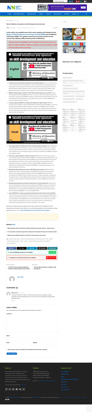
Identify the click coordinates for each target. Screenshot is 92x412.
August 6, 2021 (20, 28)
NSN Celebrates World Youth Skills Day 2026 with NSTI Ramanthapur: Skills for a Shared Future (30, 228)
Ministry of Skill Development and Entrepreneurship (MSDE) (25, 34)
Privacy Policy (84, 397)
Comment (9, 314)
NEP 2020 (80, 99)
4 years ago (21, 292)
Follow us (74, 120)
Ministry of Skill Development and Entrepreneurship (32, 239)
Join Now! (53, 252)
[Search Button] (86, 14)
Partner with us (65, 390)
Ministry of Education (14, 239)
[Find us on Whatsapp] (81, 1)
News (41, 14)
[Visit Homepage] (14, 7)
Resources (57, 14)
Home (9, 14)
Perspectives (31, 14)
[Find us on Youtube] (79, 1)
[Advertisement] (32, 217)
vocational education (68, 96)
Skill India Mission (11, 243)
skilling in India (67, 77)
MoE (47, 239)
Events (66, 14)
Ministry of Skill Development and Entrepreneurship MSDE (73, 92)
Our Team (64, 384)
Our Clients (64, 387)
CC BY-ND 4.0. (36, 397)
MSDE (51, 239)
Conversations (19, 14)
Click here (23, 385)
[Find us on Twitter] (74, 1)
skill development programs (69, 102)
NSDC (21, 241)
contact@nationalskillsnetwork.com (46, 381)
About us (75, 14)
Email (8, 342)
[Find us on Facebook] (72, 1)
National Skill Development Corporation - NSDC (73, 81)
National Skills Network (15, 397)
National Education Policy (13, 241)
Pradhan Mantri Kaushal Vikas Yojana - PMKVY (39, 241)
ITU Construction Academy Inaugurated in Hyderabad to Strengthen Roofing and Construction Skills (32, 232)
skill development (68, 85)
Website (35, 342)
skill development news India (70, 88)
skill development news (69, 99)
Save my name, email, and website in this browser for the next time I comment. (27, 349)
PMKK (26, 241)
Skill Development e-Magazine (69, 379)
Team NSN (13, 28)
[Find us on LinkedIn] (70, 1)
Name (8, 336)
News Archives (16, 20)
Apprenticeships (80, 96)
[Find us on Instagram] (76, 1)
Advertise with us (68, 397)
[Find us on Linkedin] (20, 389)
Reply (14, 300)
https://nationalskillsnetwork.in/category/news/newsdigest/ (35, 210)
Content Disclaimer (76, 397)
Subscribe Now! (51, 257)
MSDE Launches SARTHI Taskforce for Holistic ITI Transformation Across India (26, 235)
